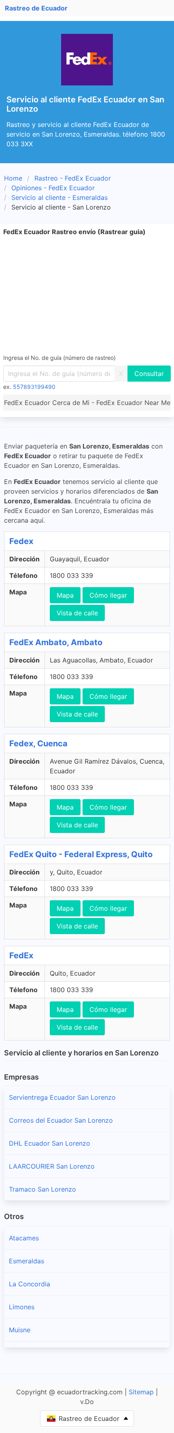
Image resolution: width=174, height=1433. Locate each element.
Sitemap (141, 1392)
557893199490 (34, 386)
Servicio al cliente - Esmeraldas (59, 197)
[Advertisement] (87, 295)
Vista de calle (77, 613)
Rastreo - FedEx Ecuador (72, 178)
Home (13, 178)
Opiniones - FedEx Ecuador (53, 188)
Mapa (65, 595)
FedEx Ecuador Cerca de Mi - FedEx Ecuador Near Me (87, 403)
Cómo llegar (108, 595)
